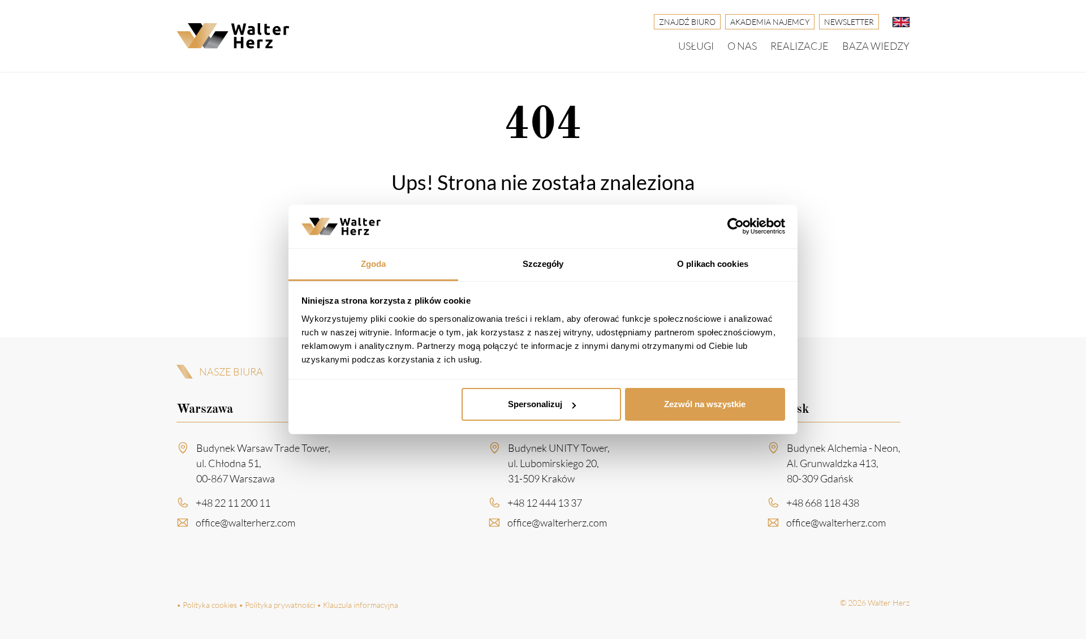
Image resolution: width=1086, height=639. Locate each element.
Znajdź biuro (687, 22)
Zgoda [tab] (373, 264)
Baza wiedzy (876, 46)
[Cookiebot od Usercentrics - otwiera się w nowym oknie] (735, 226)
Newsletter (849, 22)
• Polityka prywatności (277, 605)
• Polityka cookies (206, 605)
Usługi (696, 46)
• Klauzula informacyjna (357, 605)
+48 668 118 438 (822, 502)
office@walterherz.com (245, 522)
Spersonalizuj (535, 404)
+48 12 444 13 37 (544, 502)
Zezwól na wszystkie (704, 404)
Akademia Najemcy (769, 22)
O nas (742, 46)
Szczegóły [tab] (543, 264)
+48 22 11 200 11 (233, 502)
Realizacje (799, 46)
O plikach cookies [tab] (712, 264)
